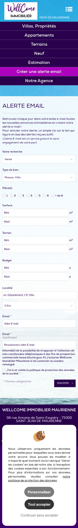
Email (7, 316)
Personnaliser (39, 491)
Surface (7, 205)
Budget (7, 260)
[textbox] (39, 295)
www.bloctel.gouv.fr (32, 357)
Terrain (6, 233)
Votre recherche (12, 151)
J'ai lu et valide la (17, 370)
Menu (69, 9)
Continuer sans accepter (39, 515)
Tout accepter (39, 504)
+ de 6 (59, 195)
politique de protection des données (52, 370)
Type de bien (10, 170)
